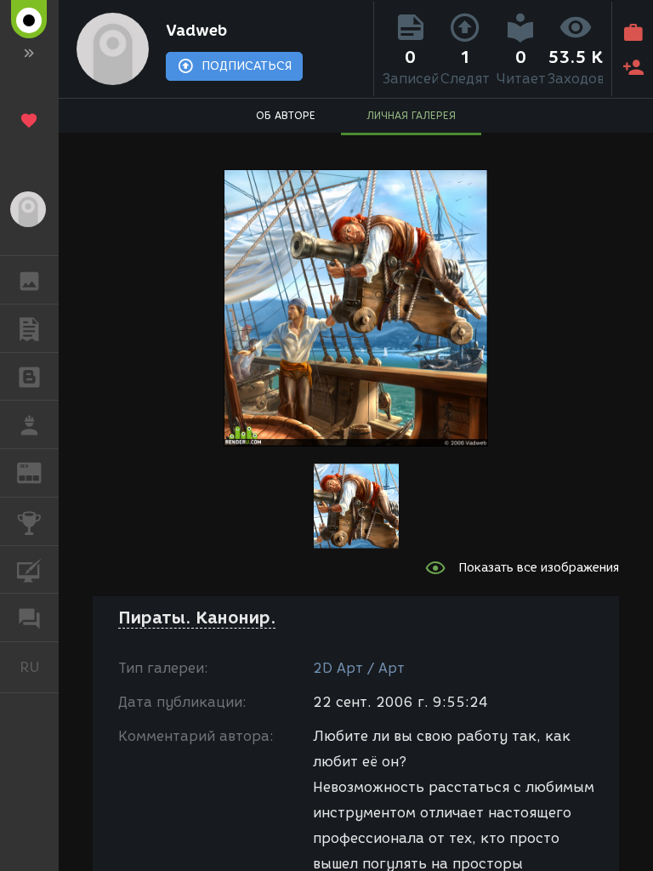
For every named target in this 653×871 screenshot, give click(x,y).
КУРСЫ (29, 570)
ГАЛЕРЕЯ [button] (29, 280)
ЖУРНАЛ (39, 472)
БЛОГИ (29, 377)
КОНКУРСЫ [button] (29, 521)
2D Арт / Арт (359, 668)
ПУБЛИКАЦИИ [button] (29, 328)
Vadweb (196, 30)
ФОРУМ (29, 617)
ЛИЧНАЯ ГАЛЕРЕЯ (411, 115)
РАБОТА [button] (29, 424)
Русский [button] (39, 666)
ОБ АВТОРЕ (285, 115)
